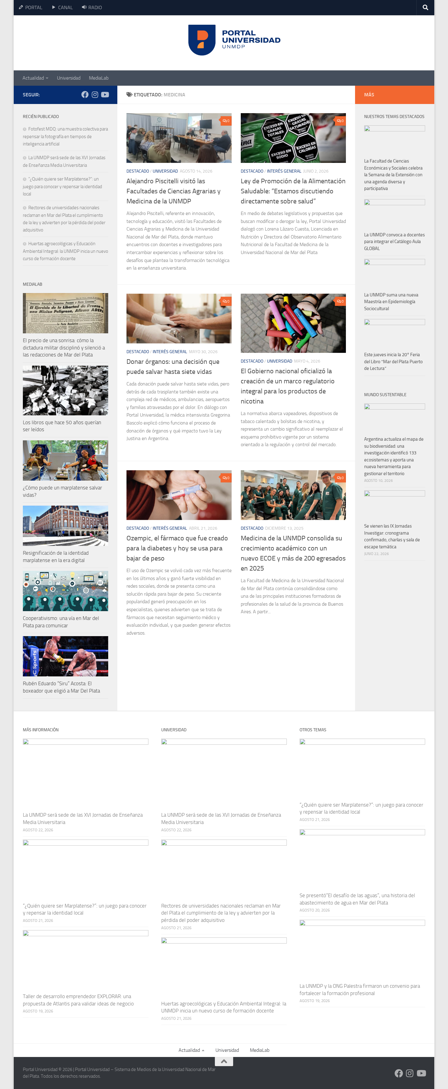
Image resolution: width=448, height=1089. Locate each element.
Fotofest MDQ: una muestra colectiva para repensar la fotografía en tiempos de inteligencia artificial (65, 136)
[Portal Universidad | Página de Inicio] (69, 42)
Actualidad (33, 78)
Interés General (284, 171)
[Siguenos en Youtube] (104, 94)
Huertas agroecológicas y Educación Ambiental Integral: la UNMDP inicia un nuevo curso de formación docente (65, 251)
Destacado (137, 171)
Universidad (68, 78)
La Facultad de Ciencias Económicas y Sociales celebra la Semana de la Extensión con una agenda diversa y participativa (393, 174)
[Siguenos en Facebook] (85, 94)
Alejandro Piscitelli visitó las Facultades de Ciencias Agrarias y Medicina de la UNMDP (173, 191)
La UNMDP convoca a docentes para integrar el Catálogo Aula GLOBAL (394, 241)
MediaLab (98, 78)
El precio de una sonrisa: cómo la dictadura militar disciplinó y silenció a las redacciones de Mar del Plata (64, 347)
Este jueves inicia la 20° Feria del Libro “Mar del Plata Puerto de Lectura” (393, 361)
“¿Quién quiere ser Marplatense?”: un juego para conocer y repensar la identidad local (62, 186)
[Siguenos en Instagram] (94, 94)
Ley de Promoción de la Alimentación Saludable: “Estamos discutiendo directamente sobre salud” (293, 191)
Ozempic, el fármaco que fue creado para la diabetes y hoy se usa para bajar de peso (177, 548)
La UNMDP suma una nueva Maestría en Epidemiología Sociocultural (391, 301)
